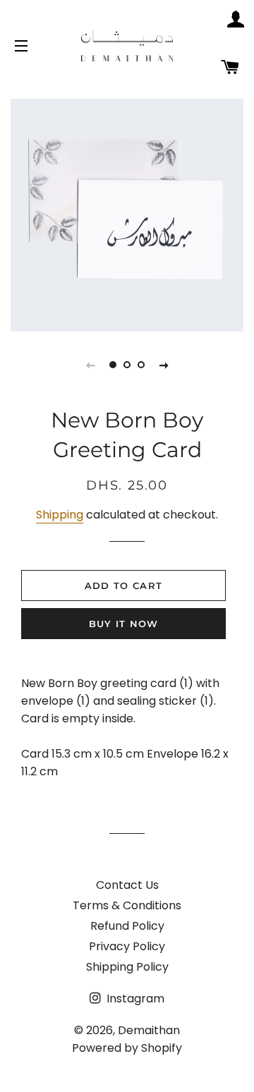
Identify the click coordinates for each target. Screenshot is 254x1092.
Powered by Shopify (127, 1048)
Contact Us (127, 885)
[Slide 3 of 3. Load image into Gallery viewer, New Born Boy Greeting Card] (141, 365)
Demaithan (149, 1030)
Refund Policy (127, 926)
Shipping (59, 514)
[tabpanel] (127, 215)
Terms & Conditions (127, 905)
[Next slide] (163, 364)
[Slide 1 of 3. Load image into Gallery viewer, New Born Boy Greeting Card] (113, 365)
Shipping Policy (127, 967)
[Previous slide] (90, 364)
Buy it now (124, 623)
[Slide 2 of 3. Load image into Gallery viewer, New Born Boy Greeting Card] (127, 365)
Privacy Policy (127, 946)
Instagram (134, 998)
